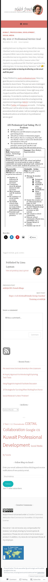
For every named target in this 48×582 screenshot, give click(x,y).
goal (16, 253)
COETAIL (31, 423)
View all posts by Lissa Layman (17, 270)
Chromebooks (18, 424)
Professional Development (22, 32)
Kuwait (6, 32)
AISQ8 (25, 102)
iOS (38, 430)
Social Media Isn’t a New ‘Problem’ (16, 396)
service (21, 253)
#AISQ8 (11, 253)
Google (30, 430)
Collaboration (14, 429)
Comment (34, 335)
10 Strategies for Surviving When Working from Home (23, 389)
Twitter (13, 105)
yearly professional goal (26, 78)
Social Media (8, 35)
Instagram (23, 105)
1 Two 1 (6, 424)
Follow (8, 484)
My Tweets (7, 455)
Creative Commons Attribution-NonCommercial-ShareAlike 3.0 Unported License (23, 517)
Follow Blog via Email (24, 463)
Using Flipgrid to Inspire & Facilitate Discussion (20, 383)
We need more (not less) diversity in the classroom (22, 368)
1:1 (11, 424)
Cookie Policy (41, 572)
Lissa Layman (23, 42)
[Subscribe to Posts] (6, 354)
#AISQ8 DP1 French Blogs (13, 286)
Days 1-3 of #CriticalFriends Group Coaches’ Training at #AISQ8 (27, 296)
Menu (25, 24)
